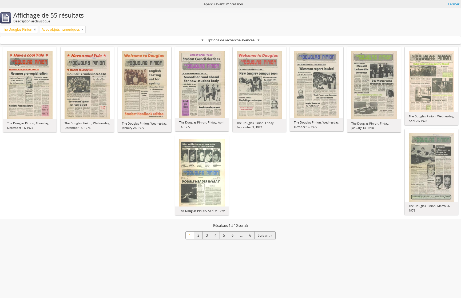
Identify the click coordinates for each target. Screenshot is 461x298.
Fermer (453, 4)
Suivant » (265, 235)
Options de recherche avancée (230, 40)
